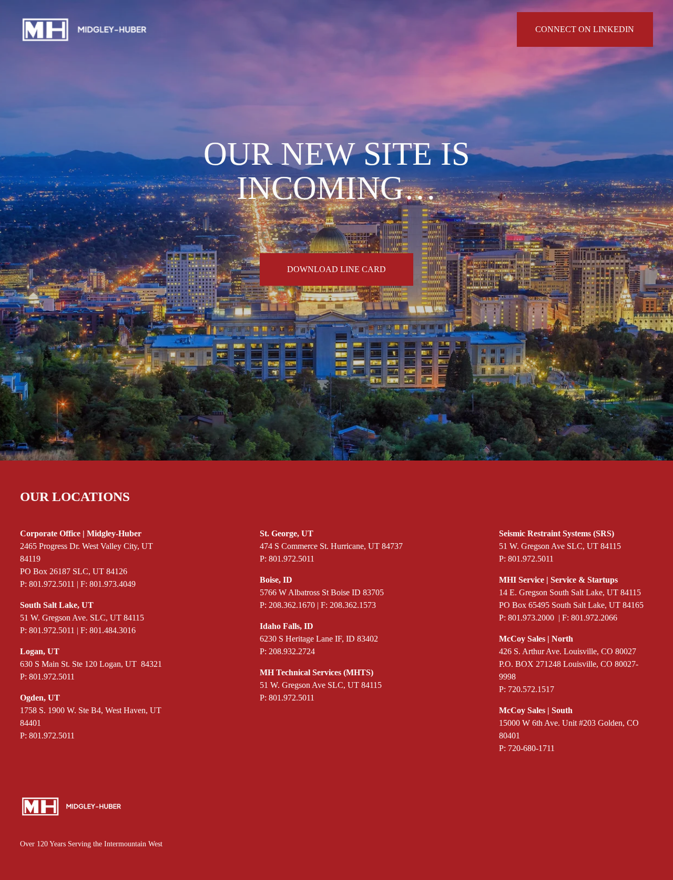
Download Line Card (336, 269)
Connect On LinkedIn (584, 29)
